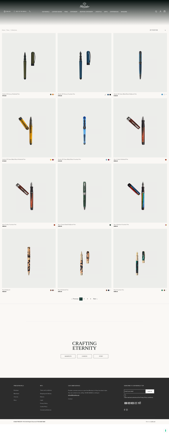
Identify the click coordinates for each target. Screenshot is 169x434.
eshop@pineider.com (73, 395)
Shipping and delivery (45, 393)
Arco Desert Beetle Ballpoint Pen (67, 224)
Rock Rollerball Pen (63, 290)
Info (41, 385)
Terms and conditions (46, 390)
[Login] (160, 11)
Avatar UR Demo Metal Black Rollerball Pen (13, 159)
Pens (66, 11)
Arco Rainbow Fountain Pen (121, 224)
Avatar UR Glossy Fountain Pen (66, 94)
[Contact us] (30, 11)
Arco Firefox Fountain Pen (9, 224)
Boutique (16, 390)
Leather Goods (57, 11)
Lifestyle (98, 11)
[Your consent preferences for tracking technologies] (165, 430)
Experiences (114, 11)
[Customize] (105, 95)
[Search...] (156, 11)
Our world (45, 11)
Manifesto (68, 356)
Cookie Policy (43, 406)
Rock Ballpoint (6, 290)
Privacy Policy (44, 403)
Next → (95, 299)
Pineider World (19, 385)
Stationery (73, 11)
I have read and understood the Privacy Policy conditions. (138, 397)
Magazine (124, 11)
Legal (41, 400)
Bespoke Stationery (86, 11)
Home (3, 30)
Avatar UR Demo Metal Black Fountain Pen (69, 159)
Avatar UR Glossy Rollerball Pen (11, 94)
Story (101, 356)
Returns (42, 397)
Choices (84, 356)
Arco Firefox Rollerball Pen (121, 159)
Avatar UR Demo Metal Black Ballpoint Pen (125, 94)
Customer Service (74, 385)
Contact (70, 399)
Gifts (105, 11)
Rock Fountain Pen (119, 290)
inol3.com (153, 421)
